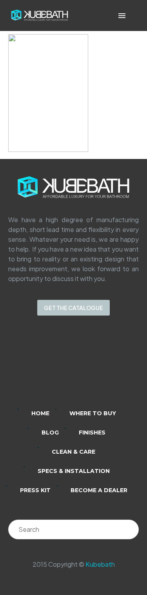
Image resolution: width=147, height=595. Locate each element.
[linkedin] (43, 367)
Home (40, 413)
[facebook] (84, 367)
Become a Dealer (99, 490)
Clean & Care (73, 451)
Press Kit (35, 490)
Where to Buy (92, 413)
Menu (121, 16)
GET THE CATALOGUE (73, 307)
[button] (133, 15)
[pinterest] (104, 367)
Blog (50, 432)
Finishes (92, 432)
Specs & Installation (74, 471)
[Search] (129, 529)
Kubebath (100, 564)
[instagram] (63, 367)
